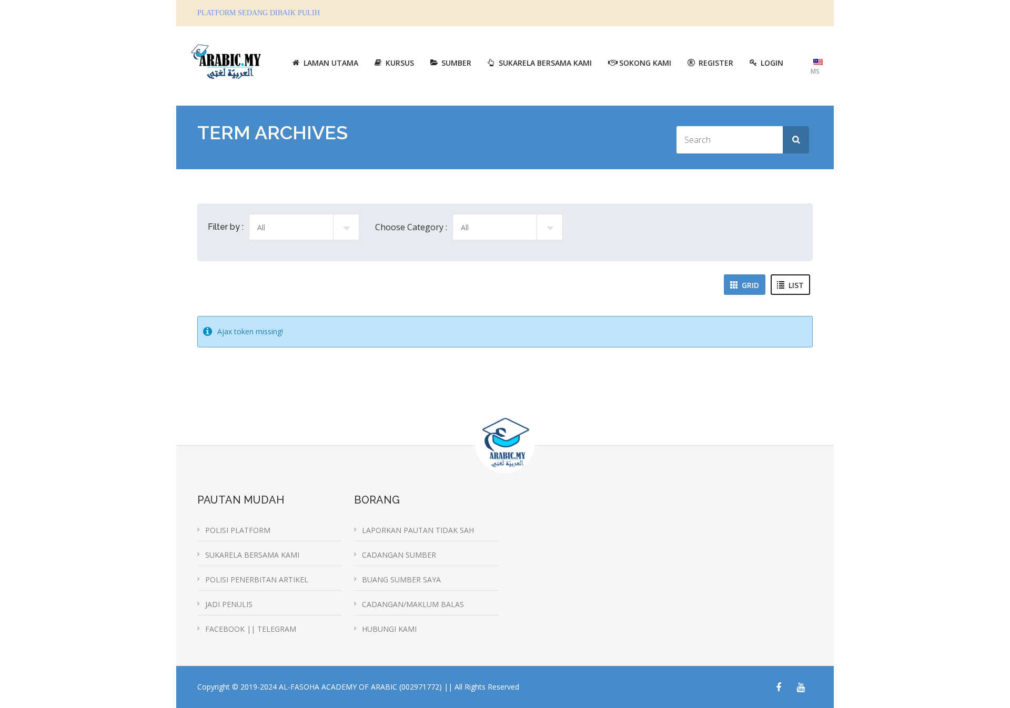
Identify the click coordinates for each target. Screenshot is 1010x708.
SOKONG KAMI (645, 63)
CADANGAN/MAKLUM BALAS (413, 604)
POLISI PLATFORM (237, 530)
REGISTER (716, 63)
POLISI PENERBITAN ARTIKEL (256, 579)
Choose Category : (411, 227)
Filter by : (226, 227)
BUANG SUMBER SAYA (401, 579)
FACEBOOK (226, 629)
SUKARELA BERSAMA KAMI (545, 63)
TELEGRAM (276, 629)
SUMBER (456, 63)
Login (772, 63)
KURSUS (400, 63)
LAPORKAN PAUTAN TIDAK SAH (418, 530)
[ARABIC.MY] (226, 60)
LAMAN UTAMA (331, 63)
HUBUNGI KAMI (389, 629)
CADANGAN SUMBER (399, 555)
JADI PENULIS (228, 604)
